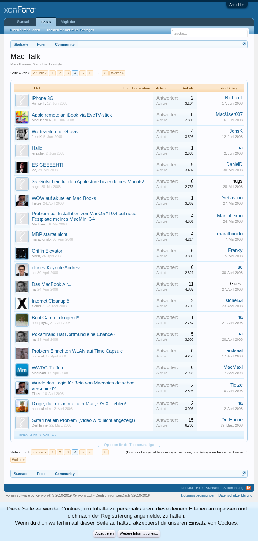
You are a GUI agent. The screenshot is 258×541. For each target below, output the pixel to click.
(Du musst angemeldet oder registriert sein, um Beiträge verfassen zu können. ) (187, 452)
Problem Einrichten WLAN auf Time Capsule (77, 351)
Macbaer (38, 224)
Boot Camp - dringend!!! (56, 317)
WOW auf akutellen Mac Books (64, 198)
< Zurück (40, 73)
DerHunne (40, 425)
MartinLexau (230, 215)
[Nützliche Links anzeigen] (244, 44)
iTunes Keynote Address (57, 267)
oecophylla (40, 323)
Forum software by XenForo (49, 495)
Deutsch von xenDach (123, 495)
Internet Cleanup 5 (50, 301)
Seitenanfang (233, 488)
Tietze (36, 203)
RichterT (38, 103)
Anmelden (236, 5)
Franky (235, 250)
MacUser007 (42, 120)
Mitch (36, 256)
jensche (38, 153)
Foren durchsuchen (25, 30)
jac (34, 170)
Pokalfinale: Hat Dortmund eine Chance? (73, 334)
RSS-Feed (248, 488)
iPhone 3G (42, 98)
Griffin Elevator (47, 250)
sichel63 (38, 306)
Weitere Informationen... (139, 534)
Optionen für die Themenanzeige (129, 445)
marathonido (41, 239)
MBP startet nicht (49, 234)
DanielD (234, 164)
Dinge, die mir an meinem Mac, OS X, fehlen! (79, 403)
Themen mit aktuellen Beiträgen (70, 30)
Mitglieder (68, 22)
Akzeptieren (104, 534)
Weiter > (117, 73)
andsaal (38, 356)
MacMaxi (39, 373)
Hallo (37, 148)
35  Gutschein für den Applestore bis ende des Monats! (88, 181)
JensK (37, 137)
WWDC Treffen (47, 367)
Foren (46, 22)
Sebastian (232, 197)
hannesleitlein (42, 409)
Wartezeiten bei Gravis (55, 131)
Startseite (24, 22)
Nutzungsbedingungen (198, 495)
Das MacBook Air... (51, 284)
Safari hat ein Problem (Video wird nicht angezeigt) (83, 420)
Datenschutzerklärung (235, 495)
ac (34, 273)
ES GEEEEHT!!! (49, 165)
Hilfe (199, 488)
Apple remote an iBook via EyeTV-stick (72, 114)
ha (240, 147)
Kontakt (187, 488)
